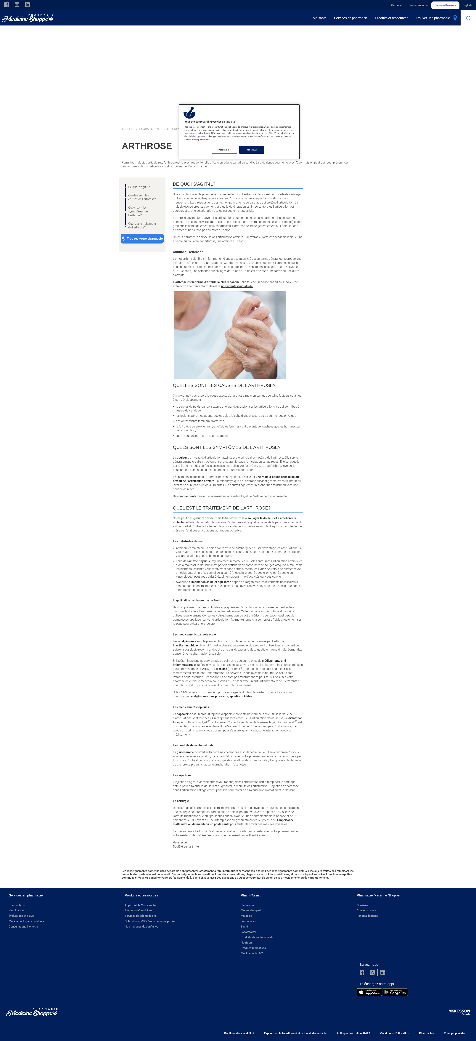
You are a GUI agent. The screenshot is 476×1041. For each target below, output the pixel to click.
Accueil (127, 129)
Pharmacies (426, 1033)
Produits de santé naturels (257, 937)
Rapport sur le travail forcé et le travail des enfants (295, 1033)
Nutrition (246, 942)
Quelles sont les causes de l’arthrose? (142, 197)
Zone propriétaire (454, 1033)
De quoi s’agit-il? (139, 187)
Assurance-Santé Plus (138, 910)
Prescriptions (17, 905)
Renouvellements (445, 5)
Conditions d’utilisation (394, 1033)
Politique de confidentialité (353, 1033)
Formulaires (248, 921)
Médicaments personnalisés (26, 921)
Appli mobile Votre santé (140, 905)
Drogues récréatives (253, 948)
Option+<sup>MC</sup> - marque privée (150, 921)
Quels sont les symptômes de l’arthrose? (138, 211)
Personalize (224, 149)
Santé (244, 926)
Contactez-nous (418, 5)
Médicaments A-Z (252, 953)
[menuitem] (320, 18)
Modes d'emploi (251, 910)
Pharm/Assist (150, 129)
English (467, 5)
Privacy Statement (201, 139)
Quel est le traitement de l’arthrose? (142, 225)
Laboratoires (249, 932)
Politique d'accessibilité (239, 1033)
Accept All (252, 149)
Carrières (397, 5)
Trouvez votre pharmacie (145, 238)
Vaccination (16, 910)
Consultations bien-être (23, 926)
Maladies (246, 915)
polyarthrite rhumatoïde (237, 286)
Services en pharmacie (26, 895)
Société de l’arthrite (186, 846)
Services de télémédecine (141, 915)
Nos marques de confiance (141, 926)
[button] (6, 5)
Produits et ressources (141, 895)
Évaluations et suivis (21, 915)
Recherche (247, 905)
